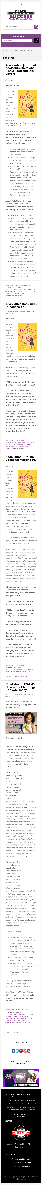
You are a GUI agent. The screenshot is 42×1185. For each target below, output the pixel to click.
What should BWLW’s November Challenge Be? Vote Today (20, 687)
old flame (27, 294)
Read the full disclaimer (21, 1114)
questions (9, 296)
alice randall (29, 444)
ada (16, 289)
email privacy (26, 44)
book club (28, 446)
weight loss (17, 296)
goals (14, 1018)
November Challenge (13, 287)
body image (20, 446)
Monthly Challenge (22, 285)
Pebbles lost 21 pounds (21, 1159)
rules (17, 676)
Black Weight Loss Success (21, 15)
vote (24, 1021)
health (8, 674)
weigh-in (29, 1021)
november (9, 1021)
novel (7, 449)
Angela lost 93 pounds (21, 1166)
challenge (28, 672)
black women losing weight (25, 1014)
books (16, 1016)
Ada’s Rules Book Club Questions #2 (21, 305)
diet (34, 291)
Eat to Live (10, 862)
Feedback (14, 294)
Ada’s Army (32, 541)
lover (20, 294)
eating (7, 294)
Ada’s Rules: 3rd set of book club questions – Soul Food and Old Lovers (20, 69)
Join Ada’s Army (19, 851)
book (29, 289)
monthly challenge (24, 1018)
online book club (21, 674)
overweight (9, 676)
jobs (13, 674)
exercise (8, 1018)
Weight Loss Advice (29, 442)
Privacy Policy (21, 1116)
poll (15, 1021)
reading (21, 449)
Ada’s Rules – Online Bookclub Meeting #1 (20, 458)
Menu (22, 5)
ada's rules (23, 289)
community (28, 291)
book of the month (17, 291)
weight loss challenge (23, 1023)
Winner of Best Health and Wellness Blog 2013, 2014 (21, 1145)
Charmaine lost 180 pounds (21, 1162)
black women (10, 446)
